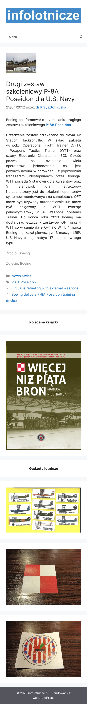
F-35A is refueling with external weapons (45, 288)
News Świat (21, 276)
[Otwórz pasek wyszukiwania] (81, 37)
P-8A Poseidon (58, 125)
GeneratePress (43, 698)
